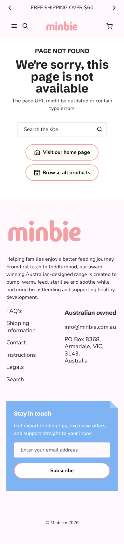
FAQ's (14, 311)
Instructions (21, 355)
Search (15, 379)
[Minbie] (62, 26)
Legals (15, 367)
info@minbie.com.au (90, 327)
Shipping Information (21, 326)
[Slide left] (9, 7)
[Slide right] (114, 7)
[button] (109, 26)
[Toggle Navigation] (14, 26)
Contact (16, 342)
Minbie (57, 523)
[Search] (25, 26)
